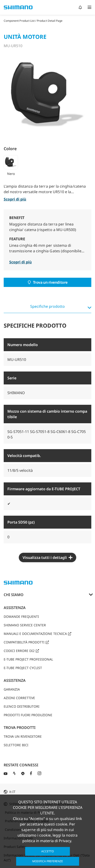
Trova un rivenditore (50, 282)
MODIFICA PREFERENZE (47, 861)
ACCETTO (47, 851)
